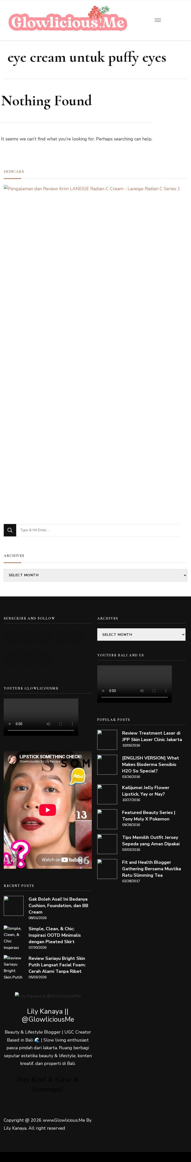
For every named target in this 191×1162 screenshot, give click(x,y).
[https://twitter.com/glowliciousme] (45, 636)
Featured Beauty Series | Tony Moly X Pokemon (148, 816)
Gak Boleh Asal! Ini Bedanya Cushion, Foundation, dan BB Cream (58, 905)
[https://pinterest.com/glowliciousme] (12, 659)
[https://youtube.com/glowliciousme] (12, 636)
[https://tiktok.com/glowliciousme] (29, 659)
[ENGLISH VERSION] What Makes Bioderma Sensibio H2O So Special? (150, 764)
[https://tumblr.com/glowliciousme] (79, 636)
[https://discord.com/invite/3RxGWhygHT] (45, 659)
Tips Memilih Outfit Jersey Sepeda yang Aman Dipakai (151, 840)
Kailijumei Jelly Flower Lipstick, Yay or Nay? (145, 791)
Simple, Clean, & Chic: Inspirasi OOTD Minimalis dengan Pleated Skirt (55, 935)
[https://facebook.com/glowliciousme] (62, 636)
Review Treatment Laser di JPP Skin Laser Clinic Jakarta (152, 736)
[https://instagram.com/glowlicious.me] (29, 636)
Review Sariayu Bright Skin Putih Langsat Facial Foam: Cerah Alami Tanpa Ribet (57, 964)
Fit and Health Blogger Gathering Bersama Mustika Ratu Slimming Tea (151, 868)
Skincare (14, 171)
